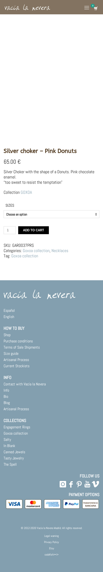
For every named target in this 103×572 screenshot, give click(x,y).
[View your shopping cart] (95, 8)
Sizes (10, 205)
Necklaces (60, 250)
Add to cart (33, 230)
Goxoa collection (36, 250)
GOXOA (26, 192)
